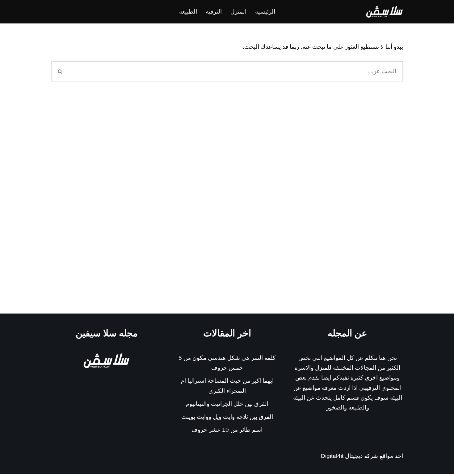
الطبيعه (188, 11)
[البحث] (60, 71)
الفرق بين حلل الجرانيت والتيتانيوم (227, 404)
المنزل (238, 11)
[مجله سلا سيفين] (384, 12)
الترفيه (214, 11)
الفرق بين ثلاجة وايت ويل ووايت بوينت (227, 417)
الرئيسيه (265, 11)
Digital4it (332, 456)
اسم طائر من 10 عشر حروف (227, 429)
